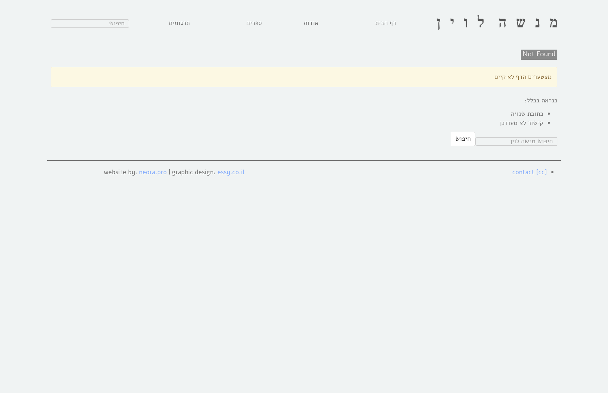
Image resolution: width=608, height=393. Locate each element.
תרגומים (179, 23)
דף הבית (386, 23)
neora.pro (153, 172)
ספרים (254, 23)
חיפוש (463, 138)
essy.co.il (230, 172)
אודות (311, 23)
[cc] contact (529, 172)
